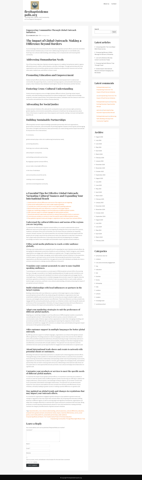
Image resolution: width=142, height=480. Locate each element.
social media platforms (36, 415)
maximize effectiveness (67, 413)
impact (58, 413)
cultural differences (72, 411)
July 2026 (98, 140)
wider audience (62, 415)
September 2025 (100, 175)
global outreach (39, 413)
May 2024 (98, 230)
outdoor (98, 290)
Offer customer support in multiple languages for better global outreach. (48, 212)
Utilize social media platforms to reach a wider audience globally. (46, 204)
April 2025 (99, 192)
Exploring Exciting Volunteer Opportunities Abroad (106, 104)
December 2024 (100, 206)
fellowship (99, 283)
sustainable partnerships (51, 415)
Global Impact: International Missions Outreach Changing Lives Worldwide (104, 70)
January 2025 (99, 202)
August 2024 (99, 220)
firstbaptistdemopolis (103, 87)
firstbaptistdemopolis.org (36, 13)
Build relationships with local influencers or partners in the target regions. (48, 208)
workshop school (101, 304)
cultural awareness (61, 411)
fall (97, 273)
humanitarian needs (50, 413)
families (98, 276)
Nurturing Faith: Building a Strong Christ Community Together (106, 118)
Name (28, 444)
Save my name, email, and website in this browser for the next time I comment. (48, 459)
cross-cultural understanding (47, 411)
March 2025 (99, 196)
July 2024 (98, 223)
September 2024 (100, 216)
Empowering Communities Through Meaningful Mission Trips (68, 419)
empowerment (30, 413)
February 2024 (100, 240)
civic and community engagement (105, 262)
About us (106, 4)
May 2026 (98, 147)
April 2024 (99, 234)
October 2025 (100, 171)
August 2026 (99, 137)
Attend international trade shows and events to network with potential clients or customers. (53, 214)
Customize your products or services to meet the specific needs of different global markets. (53, 216)
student (98, 297)
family (98, 280)
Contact (113, 4)
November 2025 (100, 168)
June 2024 (99, 227)
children (98, 259)
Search (97, 29)
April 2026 (99, 151)
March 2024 (99, 237)
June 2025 (99, 185)
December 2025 (100, 164)
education (81, 411)
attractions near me (101, 256)
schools (98, 294)
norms (76, 413)
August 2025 (99, 178)
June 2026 (99, 144)
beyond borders (33, 411)
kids (97, 287)
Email (28, 448)
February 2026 (100, 157)
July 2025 (98, 182)
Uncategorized (45, 35)
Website (28, 453)
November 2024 (100, 209)
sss (97, 96)
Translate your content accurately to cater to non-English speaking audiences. (49, 206)
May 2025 (98, 189)
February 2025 (100, 199)
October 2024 (100, 213)
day (97, 266)
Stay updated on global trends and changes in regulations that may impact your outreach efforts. (55, 218)
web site (99, 110)
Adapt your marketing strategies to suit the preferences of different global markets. (51, 210)
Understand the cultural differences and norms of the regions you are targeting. (50, 202)
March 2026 (99, 154)
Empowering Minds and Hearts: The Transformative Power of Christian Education (49, 417)
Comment (29, 430)
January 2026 (99, 161)
